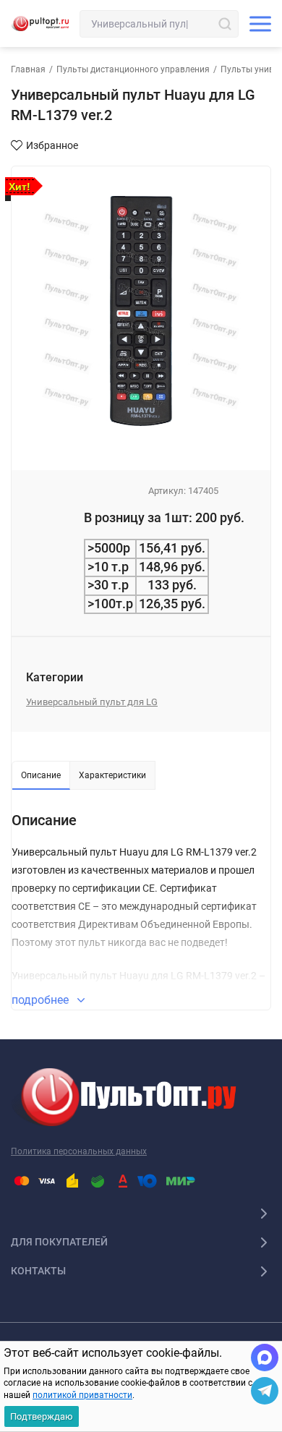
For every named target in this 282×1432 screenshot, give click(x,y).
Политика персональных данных (79, 1151)
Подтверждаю (41, 1416)
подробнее (42, 1000)
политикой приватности (82, 1395)
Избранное (52, 145)
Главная (28, 69)
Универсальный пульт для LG (92, 701)
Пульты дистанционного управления (133, 69)
